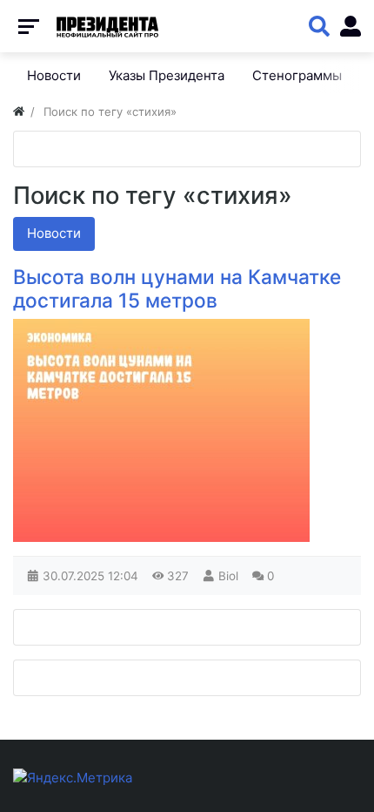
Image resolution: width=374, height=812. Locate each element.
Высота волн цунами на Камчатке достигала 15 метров (177, 288)
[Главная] (18, 111)
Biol (228, 576)
